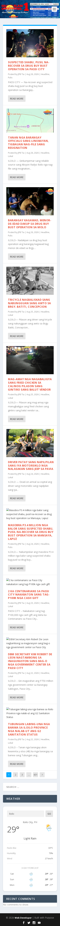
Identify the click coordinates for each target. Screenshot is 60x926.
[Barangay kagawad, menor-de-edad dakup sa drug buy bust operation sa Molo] (30, 201)
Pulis (10, 77)
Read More (17, 98)
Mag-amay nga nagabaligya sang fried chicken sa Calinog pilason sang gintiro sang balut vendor (30, 384)
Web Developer (23, 917)
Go (49, 813)
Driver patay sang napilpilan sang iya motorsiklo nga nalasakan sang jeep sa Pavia (31, 465)
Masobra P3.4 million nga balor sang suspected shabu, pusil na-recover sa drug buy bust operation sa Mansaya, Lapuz (30, 532)
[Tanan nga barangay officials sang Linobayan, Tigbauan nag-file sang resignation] (30, 121)
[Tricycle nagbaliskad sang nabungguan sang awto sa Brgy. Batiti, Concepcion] (30, 281)
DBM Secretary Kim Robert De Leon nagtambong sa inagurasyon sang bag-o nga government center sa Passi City (30, 661)
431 (36, 774)
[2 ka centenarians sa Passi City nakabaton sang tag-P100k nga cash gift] (30, 582)
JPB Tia (21, 74)
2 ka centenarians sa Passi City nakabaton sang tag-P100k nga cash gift (29, 594)
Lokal (10, 156)
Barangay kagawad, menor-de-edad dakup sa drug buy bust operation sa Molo (29, 223)
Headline (45, 74)
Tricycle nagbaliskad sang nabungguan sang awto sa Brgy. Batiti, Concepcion (29, 303)
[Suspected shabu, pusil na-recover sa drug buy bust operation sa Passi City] (30, 43)
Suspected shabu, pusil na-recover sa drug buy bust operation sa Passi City (28, 65)
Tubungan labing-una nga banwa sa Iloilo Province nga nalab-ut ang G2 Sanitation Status (29, 729)
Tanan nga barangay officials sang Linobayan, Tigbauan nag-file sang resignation (28, 143)
